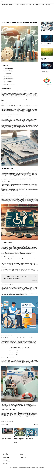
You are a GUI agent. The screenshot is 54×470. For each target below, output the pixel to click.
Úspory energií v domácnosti (39, 4)
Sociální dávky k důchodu (8, 79)
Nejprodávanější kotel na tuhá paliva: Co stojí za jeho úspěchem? (46, 58)
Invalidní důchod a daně (8, 81)
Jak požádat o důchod (7, 73)
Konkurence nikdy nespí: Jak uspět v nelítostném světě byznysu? (19, 438)
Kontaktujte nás (11, 421)
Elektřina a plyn (11, 4)
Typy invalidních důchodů (8, 68)
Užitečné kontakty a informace (9, 84)
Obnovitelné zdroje (22, 4)
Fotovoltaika (16, 4)
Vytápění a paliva (47, 4)
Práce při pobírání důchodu (8, 78)
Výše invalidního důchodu (8, 71)
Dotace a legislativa (5, 4)
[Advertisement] (27, 11)
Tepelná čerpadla (31, 4)
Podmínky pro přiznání (8, 70)
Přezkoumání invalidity (8, 76)
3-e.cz (2, 1)
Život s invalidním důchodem (9, 83)
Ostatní (27, 4)
